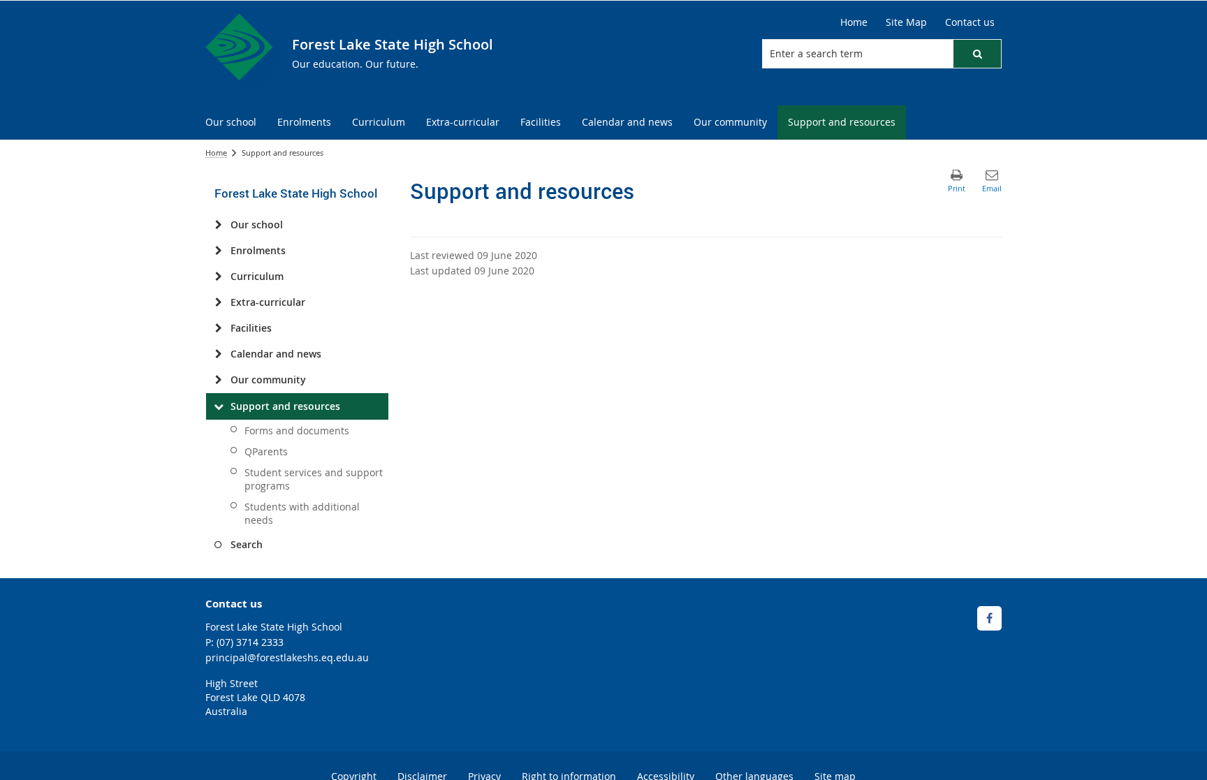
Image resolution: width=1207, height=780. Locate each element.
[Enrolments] (218, 250)
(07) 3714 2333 (250, 642)
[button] (977, 54)
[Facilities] (218, 328)
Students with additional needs (302, 513)
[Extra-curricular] (218, 302)
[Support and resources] (218, 406)
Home (216, 152)
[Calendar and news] (218, 354)
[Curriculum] (218, 276)
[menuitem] (231, 122)
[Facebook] (989, 618)
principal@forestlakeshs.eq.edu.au (287, 657)
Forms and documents (296, 430)
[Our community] (218, 379)
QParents (266, 451)
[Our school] (218, 224)
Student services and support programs (313, 479)
